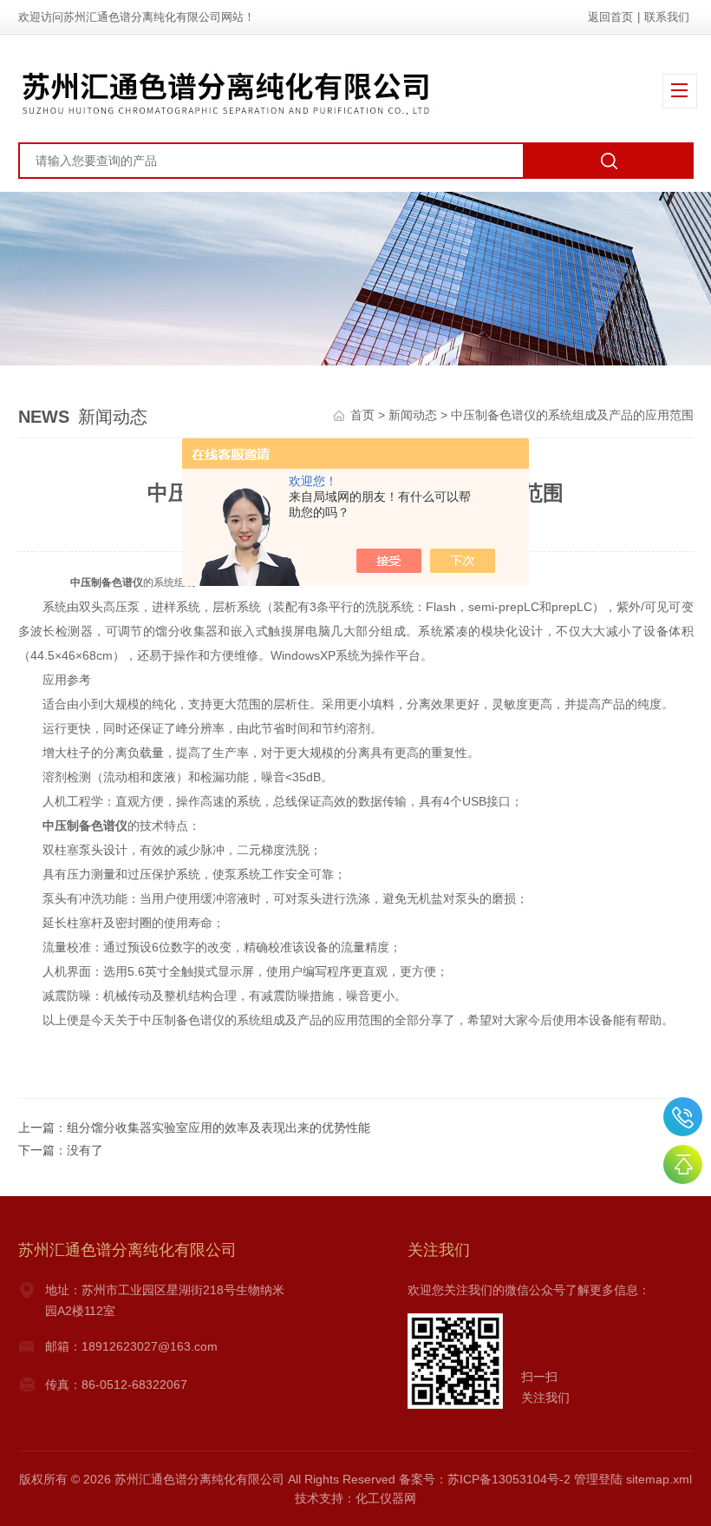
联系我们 (666, 16)
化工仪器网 (386, 1498)
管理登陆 (598, 1479)
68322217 (682, 1116)
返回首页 (610, 16)
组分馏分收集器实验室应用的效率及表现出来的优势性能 (218, 1128)
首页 (362, 415)
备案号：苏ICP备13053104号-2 (485, 1479)
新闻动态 (412, 415)
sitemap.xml (659, 1479)
